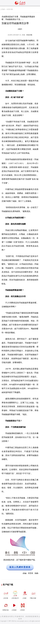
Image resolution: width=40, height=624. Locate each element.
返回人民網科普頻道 (20, 567)
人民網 (2, 9)
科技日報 (29, 35)
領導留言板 (5, 610)
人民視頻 (13, 610)
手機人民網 (33, 598)
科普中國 (10, 9)
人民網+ (24, 598)
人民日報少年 (15, 598)
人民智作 (22, 610)
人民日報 (5, 598)
